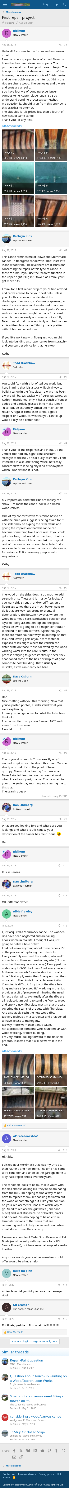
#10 (65, 865)
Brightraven (16, 1384)
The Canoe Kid (17, 1404)
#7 (65, 690)
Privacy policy (46, 1474)
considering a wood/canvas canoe (36, 1416)
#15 (65, 1319)
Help (59, 1474)
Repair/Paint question (26, 1360)
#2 (65, 250)
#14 (65, 1284)
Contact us (9, 1474)
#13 (65, 1150)
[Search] (64, 4)
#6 (65, 588)
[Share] (60, 45)
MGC (12, 1364)
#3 (65, 377)
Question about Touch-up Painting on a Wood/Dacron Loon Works (38, 1378)
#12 (65, 925)
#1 (65, 44)
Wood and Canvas (36, 1404)
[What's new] (57, 4)
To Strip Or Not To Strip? (27, 1432)
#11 (65, 895)
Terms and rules (27, 1474)
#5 (65, 493)
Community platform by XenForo (33, 1484)
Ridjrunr (9, 23)
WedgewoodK (17, 1420)
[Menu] (5, 4)
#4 (65, 443)
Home (6, 1477)
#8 (65, 752)
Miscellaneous (24, 1364)
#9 (65, 819)
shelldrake (15, 1435)
